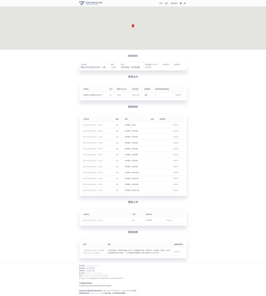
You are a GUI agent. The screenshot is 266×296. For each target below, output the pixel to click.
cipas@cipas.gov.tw (92, 266)
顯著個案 (174, 3)
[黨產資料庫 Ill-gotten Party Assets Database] (91, 3)
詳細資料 (176, 125)
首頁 (161, 3)
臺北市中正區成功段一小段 (92, 125)
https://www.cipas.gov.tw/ (94, 273)
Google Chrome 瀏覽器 (97, 293)
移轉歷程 (178, 95)
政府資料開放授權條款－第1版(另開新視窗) (119, 291)
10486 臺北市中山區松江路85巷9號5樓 (95, 276)
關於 (166, 3)
